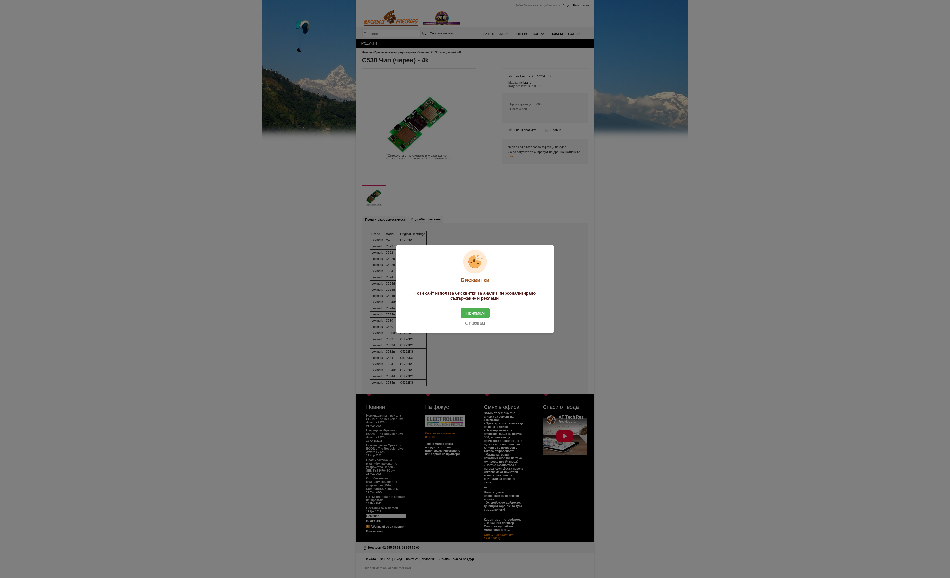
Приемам (475, 312)
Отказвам (475, 322)
